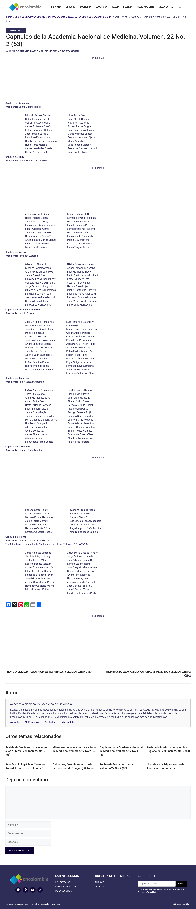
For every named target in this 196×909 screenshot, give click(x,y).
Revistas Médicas (35, 17)
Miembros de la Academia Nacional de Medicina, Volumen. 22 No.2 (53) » (148, 673)
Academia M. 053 (102, 17)
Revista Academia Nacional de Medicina (69, 17)
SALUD (115, 7)
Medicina (19, 17)
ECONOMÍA (85, 7)
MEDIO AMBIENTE (145, 7)
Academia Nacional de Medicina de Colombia (48, 51)
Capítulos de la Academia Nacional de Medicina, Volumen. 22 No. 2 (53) (121, 751)
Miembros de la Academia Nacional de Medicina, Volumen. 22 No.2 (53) (49, 544)
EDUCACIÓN (101, 7)
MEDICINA (56, 7)
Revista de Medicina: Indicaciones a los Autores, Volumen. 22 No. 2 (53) (26, 751)
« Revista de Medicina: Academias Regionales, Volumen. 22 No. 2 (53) (48, 671)
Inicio (9, 17)
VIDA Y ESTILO (166, 7)
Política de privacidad (181, 904)
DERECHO (70, 7)
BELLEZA (127, 7)
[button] (179, 6)
